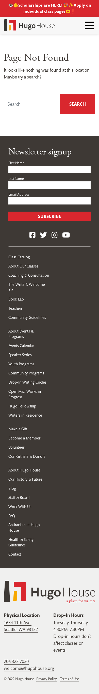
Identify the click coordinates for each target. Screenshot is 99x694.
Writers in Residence (25, 415)
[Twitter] (43, 235)
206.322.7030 (16, 661)
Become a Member (24, 438)
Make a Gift (17, 429)
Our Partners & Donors (26, 456)
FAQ (11, 515)
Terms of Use (69, 678)
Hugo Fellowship (22, 406)
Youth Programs (21, 363)
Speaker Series (20, 354)
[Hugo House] (49, 591)
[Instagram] (55, 235)
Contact (14, 554)
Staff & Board (18, 497)
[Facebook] (32, 235)
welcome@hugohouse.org (29, 668)
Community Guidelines (27, 317)
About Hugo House (24, 470)
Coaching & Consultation (28, 275)
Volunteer (16, 447)
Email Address (18, 194)
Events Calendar (21, 345)
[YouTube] (66, 235)
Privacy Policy (46, 678)
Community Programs (26, 373)
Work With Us (19, 506)
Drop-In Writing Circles (27, 382)
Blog (12, 488)
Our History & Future (25, 479)
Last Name (16, 178)
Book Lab (16, 299)
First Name (16, 163)
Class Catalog (19, 257)
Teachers (15, 308)
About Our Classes (23, 266)
